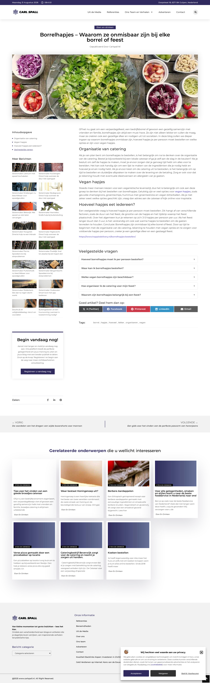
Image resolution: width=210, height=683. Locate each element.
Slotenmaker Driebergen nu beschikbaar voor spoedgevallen (24, 195)
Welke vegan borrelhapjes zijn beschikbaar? (138, 277)
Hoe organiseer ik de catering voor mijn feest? (138, 286)
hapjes (104, 322)
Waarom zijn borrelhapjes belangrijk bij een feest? (138, 294)
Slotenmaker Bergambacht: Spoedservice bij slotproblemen (51, 273)
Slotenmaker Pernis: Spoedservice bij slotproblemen (20, 253)
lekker (121, 322)
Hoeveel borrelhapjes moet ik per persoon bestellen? (138, 259)
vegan (142, 322)
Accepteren (136, 673)
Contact (180, 12)
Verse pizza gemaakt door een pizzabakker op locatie (31, 553)
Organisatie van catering (25, 138)
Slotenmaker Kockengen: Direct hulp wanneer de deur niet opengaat (49, 176)
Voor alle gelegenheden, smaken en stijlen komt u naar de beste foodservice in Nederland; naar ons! (175, 493)
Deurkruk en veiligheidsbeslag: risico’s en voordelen (24, 312)
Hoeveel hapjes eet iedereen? (28, 146)
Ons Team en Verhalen (137, 12)
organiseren (132, 322)
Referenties (113, 12)
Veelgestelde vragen (23, 149)
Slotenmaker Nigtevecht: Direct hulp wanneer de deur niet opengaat (49, 234)
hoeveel (113, 322)
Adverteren (165, 12)
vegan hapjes (183, 191)
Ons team (81, 641)
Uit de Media (94, 12)
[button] (201, 652)
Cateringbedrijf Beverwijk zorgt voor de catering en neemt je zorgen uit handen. (79, 555)
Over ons (80, 636)
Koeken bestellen (118, 552)
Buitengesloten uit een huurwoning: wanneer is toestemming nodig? (49, 312)
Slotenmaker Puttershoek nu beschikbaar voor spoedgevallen (23, 273)
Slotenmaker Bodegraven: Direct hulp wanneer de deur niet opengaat (50, 195)
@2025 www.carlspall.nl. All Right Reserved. (33, 678)
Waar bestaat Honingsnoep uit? (79, 491)
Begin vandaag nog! (37, 339)
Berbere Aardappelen (120, 491)
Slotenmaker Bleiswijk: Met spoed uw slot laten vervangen (23, 215)
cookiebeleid (156, 665)
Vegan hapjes (20, 142)
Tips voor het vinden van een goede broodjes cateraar (30, 492)
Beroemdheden (83, 626)
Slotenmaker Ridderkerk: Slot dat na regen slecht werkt (22, 292)
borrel (96, 322)
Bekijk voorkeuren (190, 673)
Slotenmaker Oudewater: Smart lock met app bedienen (49, 292)
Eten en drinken (105, 27)
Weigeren (163, 673)
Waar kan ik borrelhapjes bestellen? (138, 268)
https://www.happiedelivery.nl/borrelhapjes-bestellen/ (107, 236)
